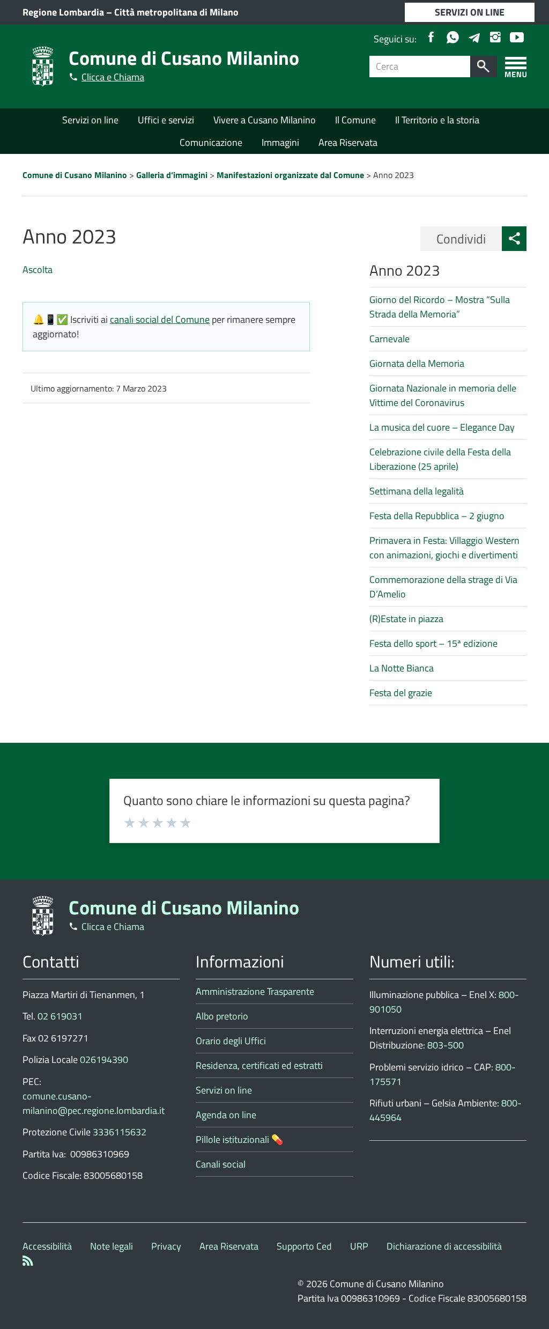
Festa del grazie (400, 692)
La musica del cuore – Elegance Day (442, 427)
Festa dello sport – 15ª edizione (433, 643)
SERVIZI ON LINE (470, 12)
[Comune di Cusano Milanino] (43, 65)
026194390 (104, 1059)
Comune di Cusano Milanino (184, 57)
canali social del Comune (160, 319)
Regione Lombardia (63, 12)
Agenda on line (226, 1115)
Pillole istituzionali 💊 (239, 1139)
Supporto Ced (304, 1246)
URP (359, 1246)
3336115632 (119, 1132)
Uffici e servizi (166, 120)
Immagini (280, 142)
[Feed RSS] (28, 1262)
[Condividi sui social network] (514, 238)
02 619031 (60, 1016)
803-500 (445, 1045)
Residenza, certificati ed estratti (259, 1065)
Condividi (461, 238)
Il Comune (355, 120)
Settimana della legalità (416, 491)
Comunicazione (211, 142)
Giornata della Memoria (416, 363)
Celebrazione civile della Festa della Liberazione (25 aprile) (440, 459)
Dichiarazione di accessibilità (444, 1246)
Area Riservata (347, 142)
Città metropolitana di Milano (176, 12)
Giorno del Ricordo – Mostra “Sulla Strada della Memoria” (439, 306)
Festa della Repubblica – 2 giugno (437, 515)
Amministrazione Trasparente (255, 991)
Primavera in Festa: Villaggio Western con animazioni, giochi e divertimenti (444, 547)
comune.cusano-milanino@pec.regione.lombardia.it (94, 1103)
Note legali (111, 1246)
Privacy (166, 1246)
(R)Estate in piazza (406, 618)
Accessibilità (47, 1246)
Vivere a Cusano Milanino (264, 120)
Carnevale (389, 338)
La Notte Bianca (401, 668)
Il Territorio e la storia (437, 120)
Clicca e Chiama (112, 77)
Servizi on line (90, 120)
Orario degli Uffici (231, 1040)
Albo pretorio (222, 1016)
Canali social (221, 1164)
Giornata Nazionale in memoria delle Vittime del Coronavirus (442, 395)
